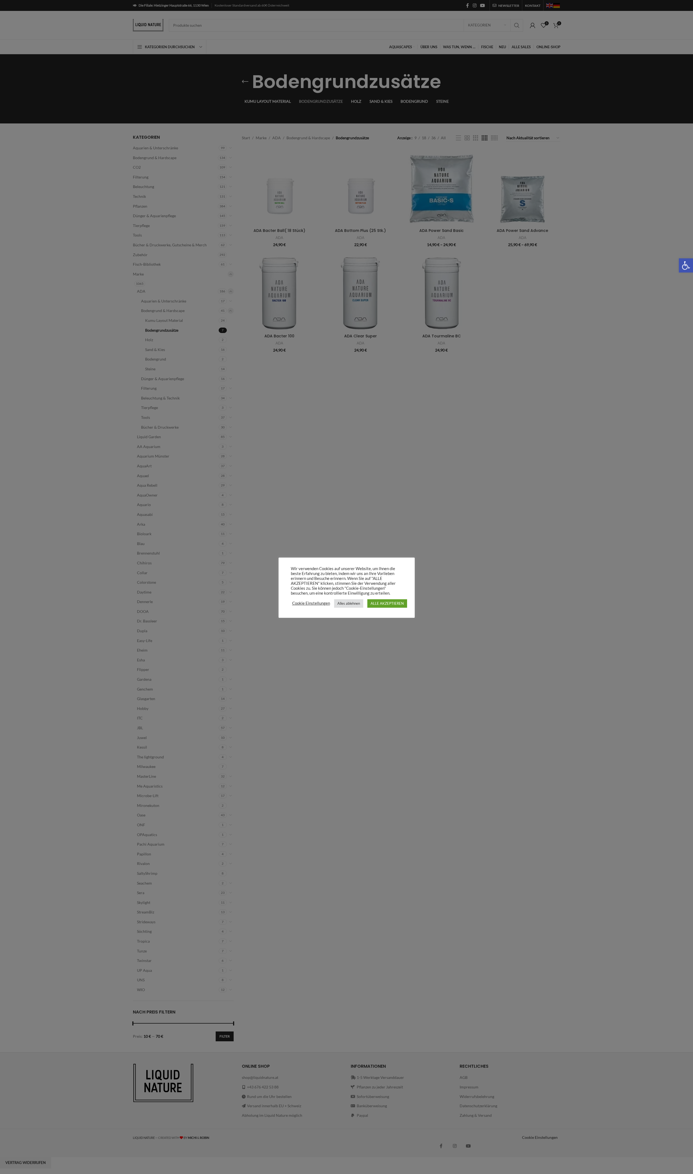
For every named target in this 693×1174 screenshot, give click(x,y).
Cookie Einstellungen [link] (311, 603)
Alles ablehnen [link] (348, 603)
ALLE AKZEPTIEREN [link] (387, 603)
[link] (686, 265)
